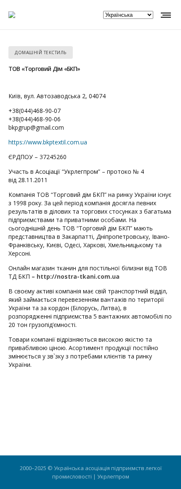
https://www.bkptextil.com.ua (47, 142)
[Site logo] (11, 14)
